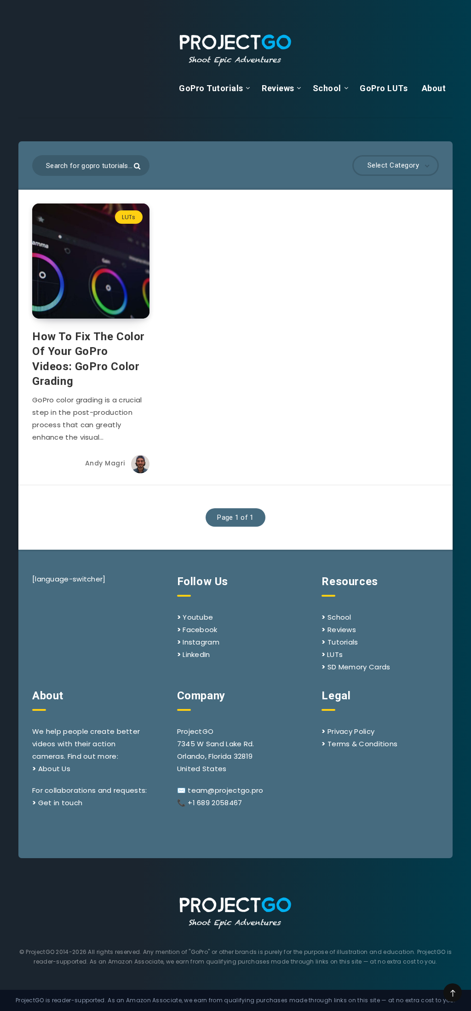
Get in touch (60, 803)
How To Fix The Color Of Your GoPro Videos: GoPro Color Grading (88, 359)
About (434, 88)
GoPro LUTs (384, 88)
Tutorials (342, 642)
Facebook (200, 629)
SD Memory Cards (359, 667)
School (327, 88)
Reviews (278, 88)
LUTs (128, 217)
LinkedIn (196, 654)
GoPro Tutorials (211, 88)
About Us (54, 768)
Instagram (201, 642)
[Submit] (137, 166)
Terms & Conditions (362, 744)
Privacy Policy (350, 731)
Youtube (198, 617)
